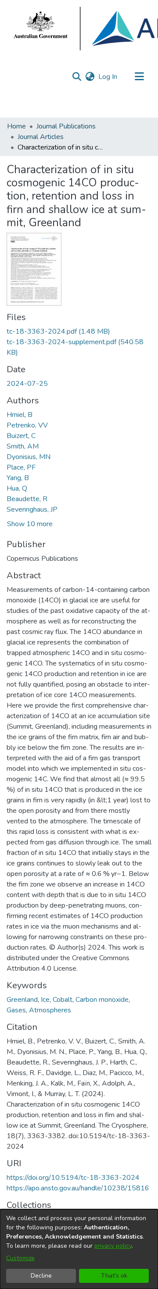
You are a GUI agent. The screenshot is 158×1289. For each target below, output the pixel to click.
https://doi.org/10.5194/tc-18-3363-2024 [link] (73, 1177)
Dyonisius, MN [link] (28, 457)
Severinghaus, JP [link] (32, 509)
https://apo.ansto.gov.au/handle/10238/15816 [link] (78, 1188)
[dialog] (79, 1249)
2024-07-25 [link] (27, 383)
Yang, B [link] (18, 478)
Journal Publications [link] (66, 126)
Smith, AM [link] (23, 446)
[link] (58, 331)
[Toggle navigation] (139, 76)
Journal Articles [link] (41, 137)
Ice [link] (45, 999)
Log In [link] (108, 77)
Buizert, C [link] (21, 436)
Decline (41, 1275)
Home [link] (16, 126)
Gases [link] (16, 1010)
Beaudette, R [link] (27, 499)
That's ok (114, 1275)
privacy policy (113, 1246)
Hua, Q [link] (17, 488)
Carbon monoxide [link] (102, 999)
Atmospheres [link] (50, 1010)
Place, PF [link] (21, 467)
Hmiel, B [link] (19, 415)
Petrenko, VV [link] (27, 425)
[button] (76, 76)
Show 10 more (30, 524)
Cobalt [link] (62, 999)
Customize (20, 1258)
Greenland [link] (22, 999)
